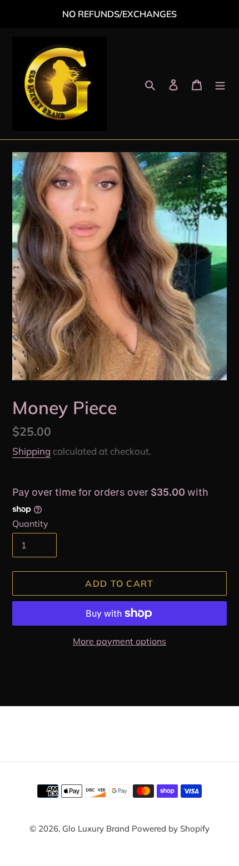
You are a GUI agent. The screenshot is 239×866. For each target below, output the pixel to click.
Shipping (31, 451)
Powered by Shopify (171, 828)
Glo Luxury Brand (97, 828)
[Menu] (220, 84)
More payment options (119, 641)
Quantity (30, 523)
